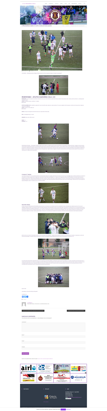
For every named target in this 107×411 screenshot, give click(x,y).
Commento (24, 322)
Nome (23, 334)
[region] (53, 373)
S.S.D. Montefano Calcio (28, 3)
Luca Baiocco (29, 302)
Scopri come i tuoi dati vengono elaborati (45, 358)
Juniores (56, 3)
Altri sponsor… (46, 401)
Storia (66, 3)
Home (46, 3)
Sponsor (79, 3)
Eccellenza (51, 3)
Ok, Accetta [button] (63, 409)
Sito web (23, 346)
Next (85, 373)
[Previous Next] (53, 373)
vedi (73, 236)
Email (23, 340)
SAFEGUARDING (74, 3)
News (61, 3)
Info (69, 3)
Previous (21, 373)
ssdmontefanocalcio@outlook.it (75, 397)
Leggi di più (68, 409)
